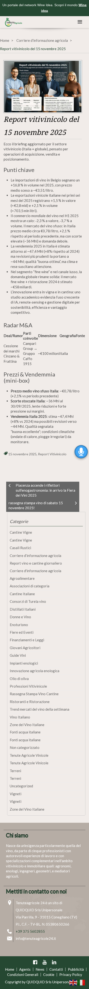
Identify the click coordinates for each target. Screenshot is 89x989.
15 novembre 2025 (22, 454)
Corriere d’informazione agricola (42, 40)
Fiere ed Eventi (21, 632)
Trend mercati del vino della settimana (39, 709)
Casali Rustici (20, 548)
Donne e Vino (20, 617)
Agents (25, 969)
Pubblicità (76, 969)
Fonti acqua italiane (25, 732)
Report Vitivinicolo (52, 454)
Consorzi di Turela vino (28, 601)
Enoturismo (19, 625)
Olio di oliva (19, 678)
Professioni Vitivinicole (28, 686)
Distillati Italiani (23, 609)
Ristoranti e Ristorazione (30, 701)
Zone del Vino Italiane (27, 725)
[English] (73, 982)
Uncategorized (21, 786)
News (40, 969)
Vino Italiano (20, 717)
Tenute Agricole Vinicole (29, 755)
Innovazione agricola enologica (34, 671)
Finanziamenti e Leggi (27, 640)
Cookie (48, 974)
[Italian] (81, 982)
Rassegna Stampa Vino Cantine (34, 694)
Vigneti (15, 794)
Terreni (15, 771)
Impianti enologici (24, 663)
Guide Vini (18, 655)
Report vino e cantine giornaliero (36, 563)
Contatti (56, 969)
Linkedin (54, 962)
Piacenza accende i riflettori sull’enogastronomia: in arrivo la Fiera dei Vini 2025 (45, 490)
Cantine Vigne (21, 532)
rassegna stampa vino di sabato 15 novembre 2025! (36, 505)
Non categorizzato (24, 747)
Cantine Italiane (22, 594)
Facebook (35, 962)
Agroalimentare (22, 578)
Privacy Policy (70, 974)
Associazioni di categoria (29, 586)
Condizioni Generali (22, 974)
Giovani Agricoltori (25, 648)
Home (4, 40)
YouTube (44, 962)
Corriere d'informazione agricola (35, 571)
